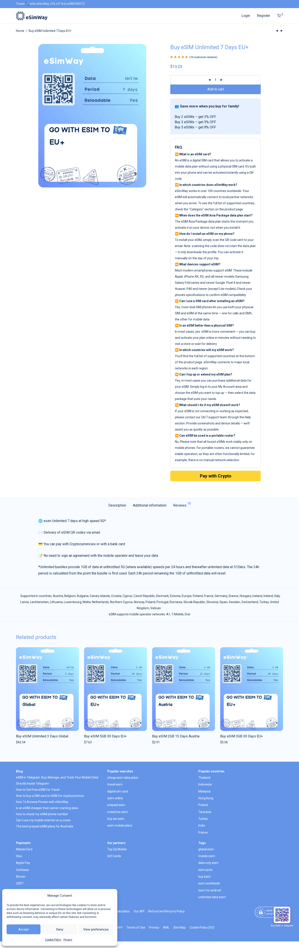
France (208, 596)
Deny (59, 929)
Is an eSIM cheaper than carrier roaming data (47, 808)
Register (263, 16)
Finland (198, 596)
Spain (223, 602)
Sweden (234, 602)
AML (166, 927)
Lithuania (56, 602)
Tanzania (204, 812)
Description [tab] (117, 505)
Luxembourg (72, 602)
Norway (139, 602)
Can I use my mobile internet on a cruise (43, 820)
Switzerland (249, 602)
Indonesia (205, 784)
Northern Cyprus (121, 602)
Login (245, 16)
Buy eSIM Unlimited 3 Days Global (42, 736)
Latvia (24, 602)
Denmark (162, 596)
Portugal (162, 602)
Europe (187, 596)
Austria (58, 596)
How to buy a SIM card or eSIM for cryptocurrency (50, 795)
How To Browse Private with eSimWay (42, 802)
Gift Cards (114, 856)
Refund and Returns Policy (166, 911)
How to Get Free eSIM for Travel (38, 789)
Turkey (264, 602)
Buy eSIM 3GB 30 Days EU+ (241, 736)
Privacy (67, 939)
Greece (233, 596)
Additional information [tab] (149, 505)
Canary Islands (100, 596)
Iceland (257, 596)
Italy (277, 596)
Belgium (70, 596)
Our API (139, 911)
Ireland (268, 596)
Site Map (179, 927)
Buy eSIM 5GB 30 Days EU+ (105, 736)
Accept (23, 929)
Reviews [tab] (182, 504)
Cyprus (127, 596)
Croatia (116, 596)
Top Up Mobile (117, 849)
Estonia (175, 596)
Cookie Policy (53, 939)
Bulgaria (82, 596)
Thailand (204, 777)
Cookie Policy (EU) (202, 927)
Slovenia (212, 602)
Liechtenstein (39, 602)
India (201, 825)
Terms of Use (136, 927)
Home (20, 31)
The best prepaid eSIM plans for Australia (44, 826)
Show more (23, 742)
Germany (221, 596)
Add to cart (215, 89)
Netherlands (100, 602)
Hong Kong (205, 798)
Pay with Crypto (215, 476)
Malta (87, 602)
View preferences (96, 929)
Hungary (245, 596)
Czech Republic (144, 596)
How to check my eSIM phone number (42, 814)
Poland (150, 602)
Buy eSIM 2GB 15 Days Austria (175, 736)
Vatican (155, 608)
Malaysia (204, 791)
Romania (176, 602)
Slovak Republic (194, 602)
